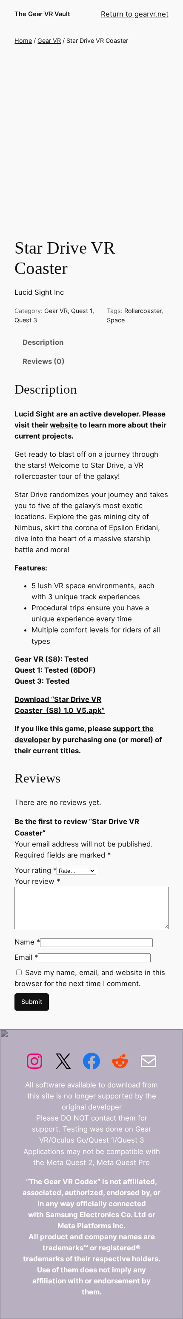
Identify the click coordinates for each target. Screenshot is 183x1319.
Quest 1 (81, 310)
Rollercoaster (142, 310)
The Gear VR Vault (42, 14)
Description (43, 342)
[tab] (91, 342)
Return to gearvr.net (135, 14)
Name (27, 942)
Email (26, 957)
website (64, 425)
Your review (37, 881)
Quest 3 (25, 320)
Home (23, 40)
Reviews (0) (44, 361)
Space (116, 320)
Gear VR (49, 40)
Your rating (35, 870)
